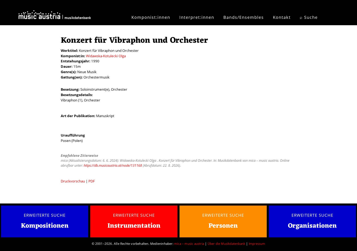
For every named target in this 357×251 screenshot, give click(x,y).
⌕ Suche (309, 17)
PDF (91, 181)
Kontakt (282, 17)
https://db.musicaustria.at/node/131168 (113, 165)
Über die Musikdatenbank (226, 243)
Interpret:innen (196, 17)
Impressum (257, 243)
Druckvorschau (73, 181)
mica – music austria (189, 243)
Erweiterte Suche (44, 215)
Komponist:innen (150, 17)
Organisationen (312, 226)
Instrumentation (134, 226)
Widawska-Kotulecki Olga (106, 56)
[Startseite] (54, 16)
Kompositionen (45, 226)
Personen (223, 226)
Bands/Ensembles (243, 17)
